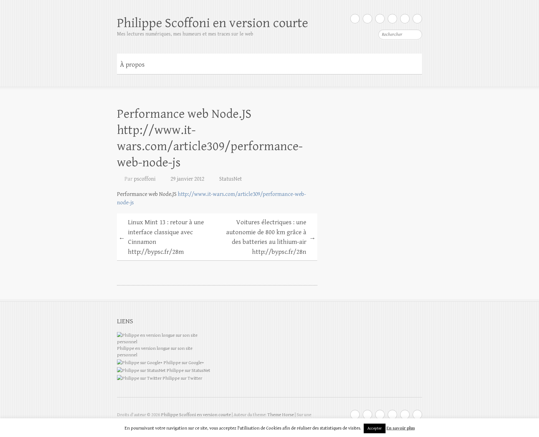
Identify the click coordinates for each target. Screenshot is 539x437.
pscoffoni (145, 179)
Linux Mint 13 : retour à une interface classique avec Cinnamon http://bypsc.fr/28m (161, 237)
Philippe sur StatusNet (188, 370)
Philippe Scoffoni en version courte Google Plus (367, 18)
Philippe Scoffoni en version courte (212, 23)
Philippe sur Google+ (183, 362)
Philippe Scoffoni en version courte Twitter (355, 18)
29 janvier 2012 (187, 179)
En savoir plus (400, 428)
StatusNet (230, 179)
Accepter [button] (374, 428)
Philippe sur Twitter (182, 378)
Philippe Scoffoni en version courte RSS (417, 18)
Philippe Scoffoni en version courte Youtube (380, 18)
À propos (132, 65)
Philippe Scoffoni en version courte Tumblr (405, 18)
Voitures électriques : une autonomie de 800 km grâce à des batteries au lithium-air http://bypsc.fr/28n (271, 237)
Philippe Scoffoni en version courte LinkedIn (392, 18)
